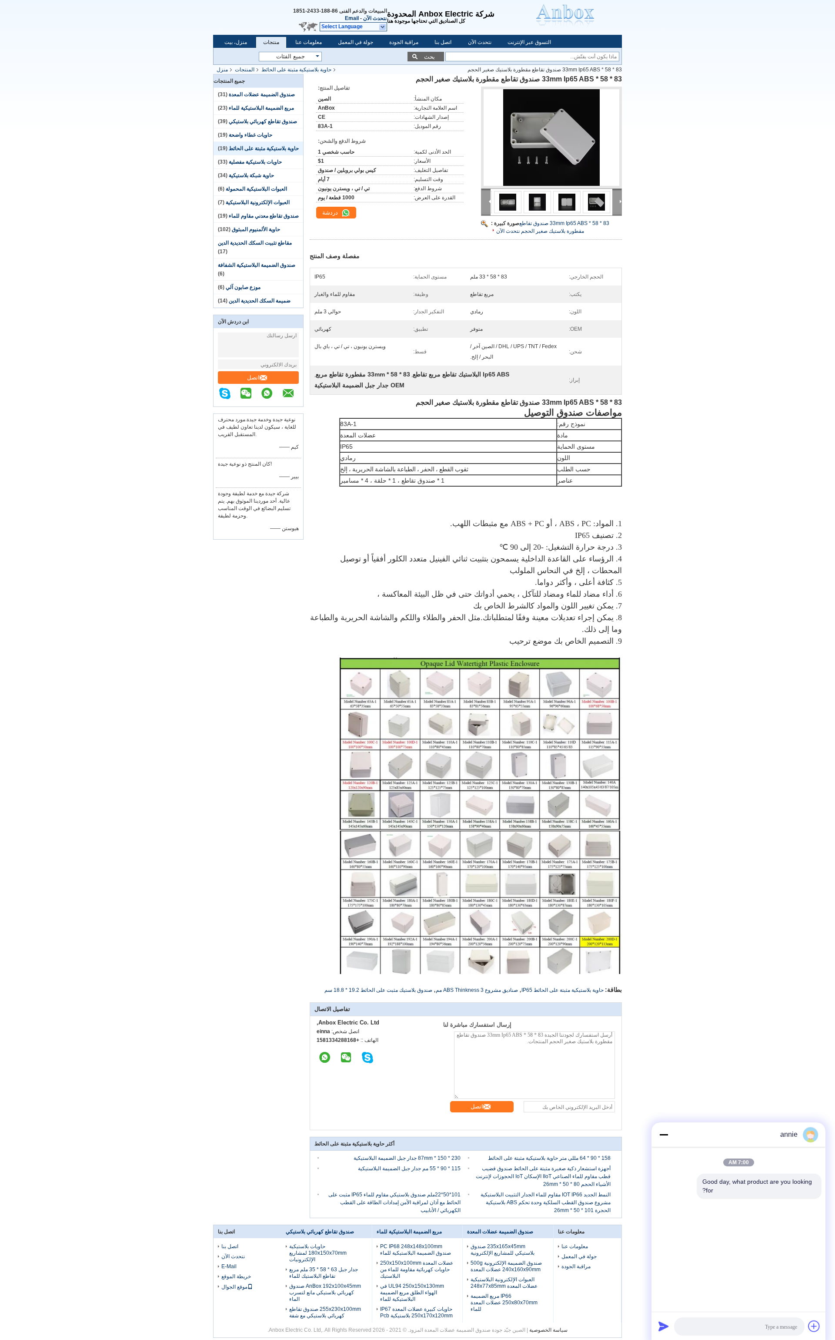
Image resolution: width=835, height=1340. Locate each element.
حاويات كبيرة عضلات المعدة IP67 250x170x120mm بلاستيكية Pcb (416, 1312)
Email (352, 18)
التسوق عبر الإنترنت (529, 42)
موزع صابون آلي (243, 287)
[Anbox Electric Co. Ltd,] (578, 17)
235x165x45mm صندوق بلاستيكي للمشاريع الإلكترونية (502, 1249)
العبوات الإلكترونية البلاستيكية (258, 202)
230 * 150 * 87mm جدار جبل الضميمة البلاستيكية (407, 1158)
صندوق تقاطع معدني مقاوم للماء (264, 216)
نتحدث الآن (375, 18)
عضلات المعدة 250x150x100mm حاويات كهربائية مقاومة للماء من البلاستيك (416, 1269)
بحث (429, 57)
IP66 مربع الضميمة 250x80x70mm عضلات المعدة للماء (504, 1302)
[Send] (664, 1326)
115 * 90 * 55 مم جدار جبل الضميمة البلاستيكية (409, 1168)
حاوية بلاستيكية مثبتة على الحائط (296, 70)
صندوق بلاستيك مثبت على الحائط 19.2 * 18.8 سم (378, 990)
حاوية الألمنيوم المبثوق (256, 229)
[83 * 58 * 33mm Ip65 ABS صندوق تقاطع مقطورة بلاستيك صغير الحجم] (551, 137)
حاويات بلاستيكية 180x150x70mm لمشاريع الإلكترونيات (318, 1253)
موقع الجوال (234, 1287)
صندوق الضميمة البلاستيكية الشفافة (256, 265)
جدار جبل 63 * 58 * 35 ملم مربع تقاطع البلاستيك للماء (323, 1272)
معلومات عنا (308, 42)
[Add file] (814, 1326)
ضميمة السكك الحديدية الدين (260, 301)
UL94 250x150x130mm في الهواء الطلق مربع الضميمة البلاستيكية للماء (412, 1292)
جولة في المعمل (355, 42)
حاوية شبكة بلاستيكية (251, 175)
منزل (222, 70)
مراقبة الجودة (403, 42)
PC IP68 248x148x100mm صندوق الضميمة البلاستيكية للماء (415, 1249)
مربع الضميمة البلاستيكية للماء (261, 108)
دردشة (331, 212)
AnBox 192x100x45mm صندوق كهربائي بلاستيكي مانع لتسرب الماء (325, 1292)
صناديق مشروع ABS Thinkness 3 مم (477, 990)
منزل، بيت (235, 42)
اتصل (253, 377)
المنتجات (244, 70)
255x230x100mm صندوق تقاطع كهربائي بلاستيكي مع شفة (325, 1312)
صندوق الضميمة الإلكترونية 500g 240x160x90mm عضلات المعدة (506, 1266)
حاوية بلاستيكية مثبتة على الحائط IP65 (562, 990)
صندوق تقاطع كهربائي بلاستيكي (263, 121)
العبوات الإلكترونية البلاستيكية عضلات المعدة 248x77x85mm (504, 1282)
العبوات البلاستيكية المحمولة (256, 189)
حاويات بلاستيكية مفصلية (255, 162)
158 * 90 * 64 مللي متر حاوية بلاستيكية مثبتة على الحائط (549, 1158)
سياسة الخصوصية (548, 1330)
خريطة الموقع (236, 1276)
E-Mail (229, 1266)
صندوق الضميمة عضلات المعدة (262, 94)
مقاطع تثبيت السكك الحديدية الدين (255, 243)
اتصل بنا (442, 42)
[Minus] (663, 1134)
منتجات (271, 42)
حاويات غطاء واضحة (250, 135)
